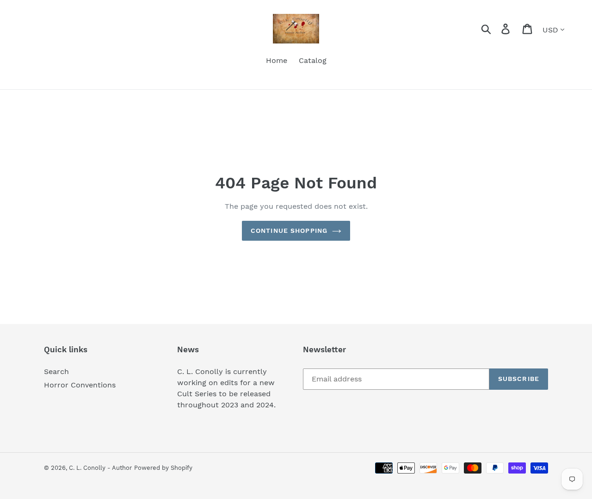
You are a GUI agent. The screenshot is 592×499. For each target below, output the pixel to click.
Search (56, 371)
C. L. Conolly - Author (100, 467)
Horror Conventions (80, 384)
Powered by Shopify (163, 467)
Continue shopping (289, 230)
